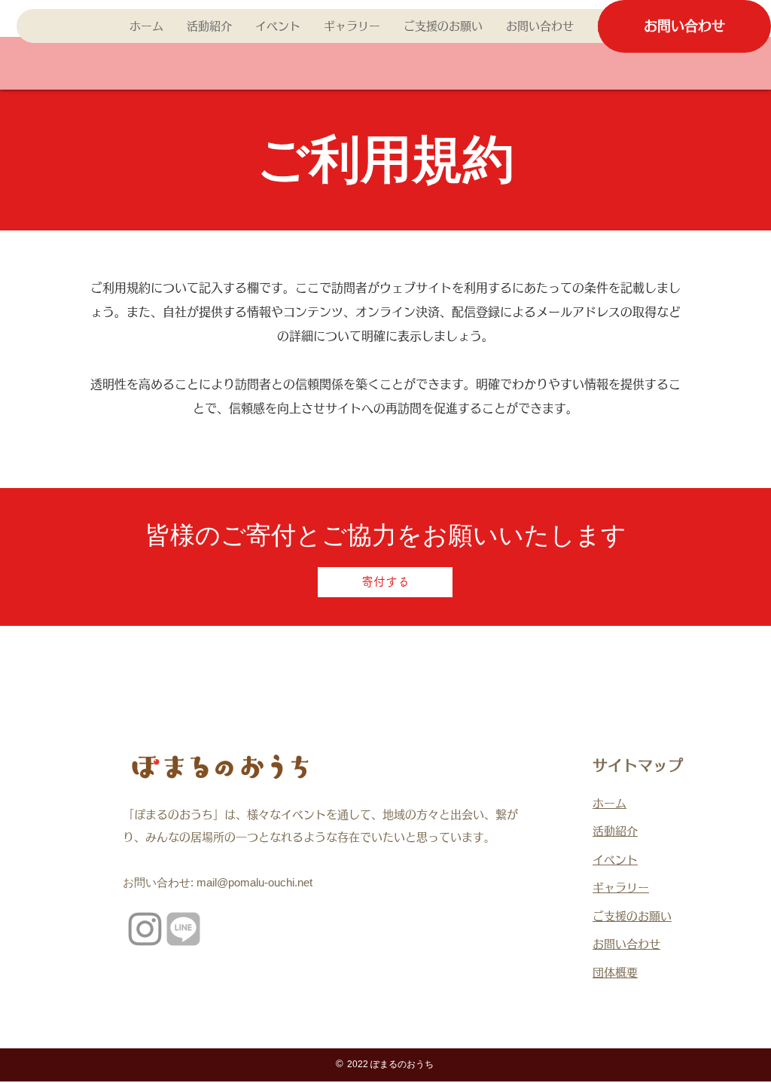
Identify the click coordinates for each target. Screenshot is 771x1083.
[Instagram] (145, 929)
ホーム (609, 803)
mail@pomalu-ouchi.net (254, 882)
